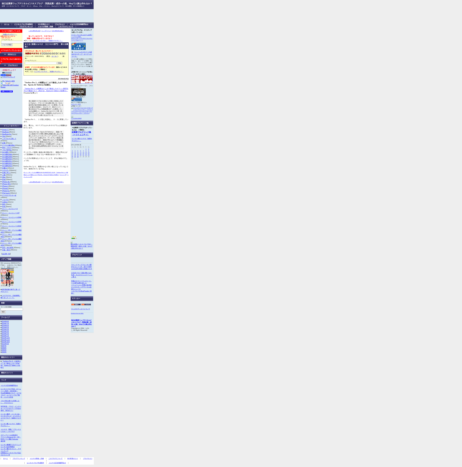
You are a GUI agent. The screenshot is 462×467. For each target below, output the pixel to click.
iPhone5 (5, 188)
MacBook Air (7, 134)
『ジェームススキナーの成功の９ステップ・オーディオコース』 (81, 54)
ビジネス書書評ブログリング (11, 445)
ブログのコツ (60, 24)
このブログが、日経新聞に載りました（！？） (10, 297)
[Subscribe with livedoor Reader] (11, 87)
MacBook (5, 132)
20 (80, 154)
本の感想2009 (7, 157)
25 (75, 156)
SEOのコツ (12, 54)
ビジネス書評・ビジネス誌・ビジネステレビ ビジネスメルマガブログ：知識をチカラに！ (11, 417)
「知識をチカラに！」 (9, 34)
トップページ (46, 31)
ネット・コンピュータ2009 (11, 222)
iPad (4, 179)
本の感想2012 (7, 163)
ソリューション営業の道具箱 (81, 285)
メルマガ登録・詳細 (45, 26)
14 (83, 152)
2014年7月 (5, 323)
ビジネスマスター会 (9, 195)
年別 (4, 206)
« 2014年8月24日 (34, 31)
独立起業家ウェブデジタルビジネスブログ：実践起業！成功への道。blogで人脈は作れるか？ (47, 3)
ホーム (6, 24)
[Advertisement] (45, 15)
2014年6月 (5, 325)
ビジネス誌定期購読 (8, 447)
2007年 (4, 346)
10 (72, 152)
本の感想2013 (7, 166)
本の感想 (5, 152)
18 (75, 154)
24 (72, 156)
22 (86, 154)
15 (86, 152)
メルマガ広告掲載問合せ (79, 24)
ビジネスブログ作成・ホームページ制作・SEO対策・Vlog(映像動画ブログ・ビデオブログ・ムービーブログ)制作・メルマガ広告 (11, 393)
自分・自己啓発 (8, 247)
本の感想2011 (7, 161)
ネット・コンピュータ (10, 209)
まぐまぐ (54, 56)
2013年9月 (5, 344)
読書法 (4, 168)
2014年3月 (5, 332)
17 (72, 154)
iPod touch (6, 193)
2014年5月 (5, 328)
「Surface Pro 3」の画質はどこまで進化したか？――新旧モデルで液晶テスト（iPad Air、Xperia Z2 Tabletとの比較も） (46, 89)
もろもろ (5, 170)
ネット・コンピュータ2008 (11, 217)
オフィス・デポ (76, 104)
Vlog (4, 136)
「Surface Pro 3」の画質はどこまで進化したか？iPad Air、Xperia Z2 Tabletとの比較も (11, 364)
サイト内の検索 (6, 307)
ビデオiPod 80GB (76, 118)
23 (88, 154)
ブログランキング (26, 26)
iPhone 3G (6, 182)
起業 (4, 143)
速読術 (3, 441)
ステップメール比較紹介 (9, 435)
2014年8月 (5, 321)
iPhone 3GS (6, 184)
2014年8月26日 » (58, 31)
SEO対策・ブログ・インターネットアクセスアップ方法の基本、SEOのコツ (11, 408)
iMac (4, 177)
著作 (4, 204)
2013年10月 (6, 342)
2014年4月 (5, 330)
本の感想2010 (7, 159)
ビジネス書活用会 (8, 145)
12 (78, 152)
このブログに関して (9, 139)
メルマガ (5, 200)
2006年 (4, 348)
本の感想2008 (7, 154)
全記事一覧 (6, 254)
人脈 (4, 175)
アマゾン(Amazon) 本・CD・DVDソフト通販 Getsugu (11, 438)
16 (88, 152)
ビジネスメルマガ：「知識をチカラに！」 (48, 41)
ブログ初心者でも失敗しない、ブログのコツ (10, 402)
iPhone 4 (5, 186)
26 (78, 156)
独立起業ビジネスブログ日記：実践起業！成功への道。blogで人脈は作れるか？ (82, 246)
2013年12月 (6, 338)
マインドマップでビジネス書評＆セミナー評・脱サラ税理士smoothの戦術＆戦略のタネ (81, 267)
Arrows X (5, 130)
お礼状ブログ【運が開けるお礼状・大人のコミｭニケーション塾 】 (81, 275)
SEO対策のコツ (44, 24)
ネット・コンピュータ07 (10, 213)
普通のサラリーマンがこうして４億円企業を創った (81, 282)
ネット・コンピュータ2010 (11, 226)
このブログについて (65, 26)
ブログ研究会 (7, 150)
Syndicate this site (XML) (77, 313)
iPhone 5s (6, 191)
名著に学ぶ (6, 173)
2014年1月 (5, 336)
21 (83, 154)
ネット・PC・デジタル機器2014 (33, 172)
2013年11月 (6, 340)
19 (78, 154)
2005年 (4, 350)
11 (75, 152)
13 (80, 152)
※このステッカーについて (80, 309)
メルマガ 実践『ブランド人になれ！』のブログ (11, 430)
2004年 (4, 352)
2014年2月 (5, 334)
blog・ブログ (7, 147)
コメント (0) (63, 174)
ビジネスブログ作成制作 (23, 24)
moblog (5, 202)
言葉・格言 (6, 250)
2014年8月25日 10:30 (48, 172)
